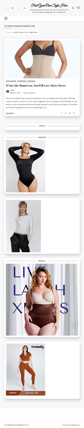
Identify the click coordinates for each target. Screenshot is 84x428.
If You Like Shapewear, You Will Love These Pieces (36, 85)
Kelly (12, 90)
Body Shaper (11, 81)
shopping (31, 81)
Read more (10, 113)
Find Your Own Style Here (49, 5)
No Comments (30, 93)
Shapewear (21, 81)
